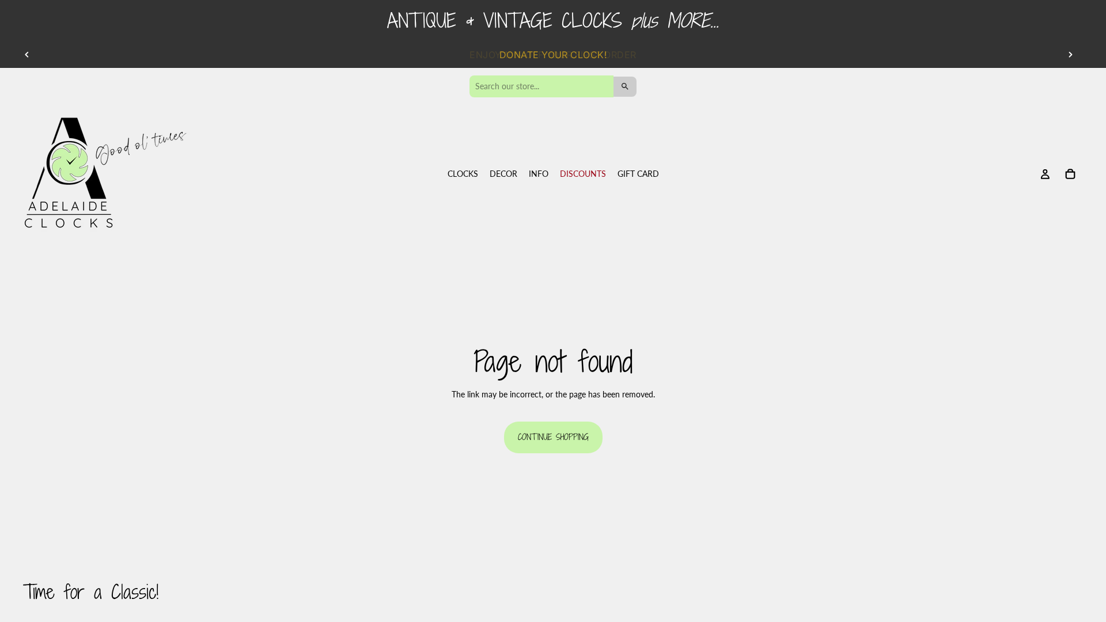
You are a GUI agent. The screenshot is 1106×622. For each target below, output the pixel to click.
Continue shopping (553, 437)
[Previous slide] (27, 54)
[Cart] (1070, 174)
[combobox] (541, 86)
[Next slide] (1070, 54)
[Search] (625, 87)
